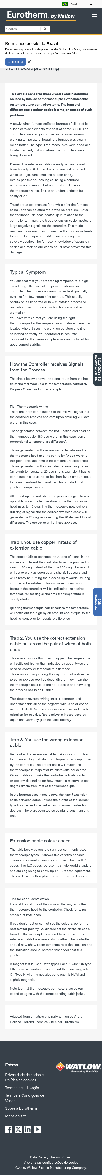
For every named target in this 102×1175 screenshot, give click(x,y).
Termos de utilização (22, 1087)
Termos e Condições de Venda (24, 1097)
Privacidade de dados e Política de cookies (24, 1077)
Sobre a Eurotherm (21, 1108)
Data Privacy (39, 1157)
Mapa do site (16, 1115)
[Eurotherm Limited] (40, 21)
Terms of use (60, 1157)
